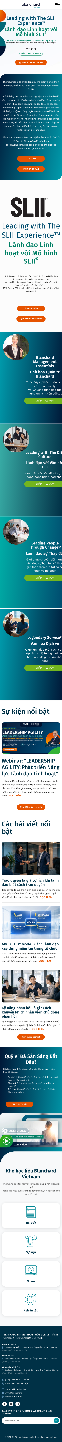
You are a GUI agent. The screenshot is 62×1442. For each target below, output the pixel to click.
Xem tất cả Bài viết (31, 1037)
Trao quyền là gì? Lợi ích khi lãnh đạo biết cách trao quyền (30, 882)
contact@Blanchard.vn (15, 1389)
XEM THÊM (31, 159)
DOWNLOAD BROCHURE (32, 62)
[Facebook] (4, 1404)
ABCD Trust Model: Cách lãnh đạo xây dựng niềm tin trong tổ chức (30, 946)
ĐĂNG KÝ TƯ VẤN (31, 169)
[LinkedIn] (17, 1404)
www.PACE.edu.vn (13, 1396)
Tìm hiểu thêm (31, 308)
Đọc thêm (15, 795)
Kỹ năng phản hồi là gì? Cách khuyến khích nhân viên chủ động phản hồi (30, 1012)
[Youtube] (11, 1404)
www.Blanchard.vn (13, 1393)
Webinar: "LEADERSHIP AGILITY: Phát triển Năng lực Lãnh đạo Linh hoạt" (31, 767)
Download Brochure (32, 319)
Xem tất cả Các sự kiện (31, 807)
